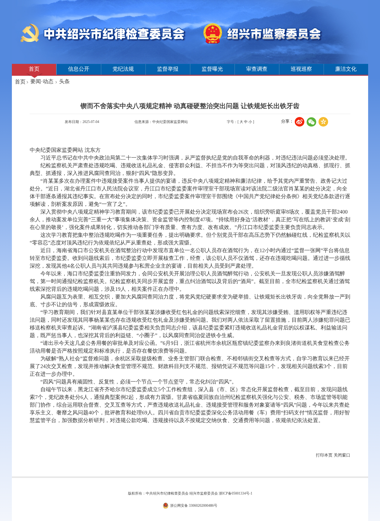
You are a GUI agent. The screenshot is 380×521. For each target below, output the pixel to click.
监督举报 (167, 69)
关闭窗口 (342, 455)
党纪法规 (123, 69)
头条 (64, 81)
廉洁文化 (346, 69)
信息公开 (78, 69)
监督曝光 (212, 69)
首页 (34, 69)
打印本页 (324, 455)
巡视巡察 (301, 69)
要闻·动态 (41, 81)
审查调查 (256, 69)
